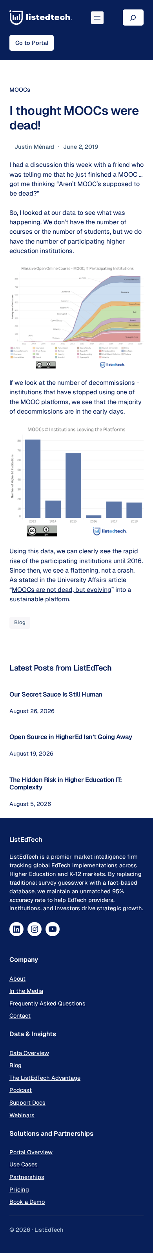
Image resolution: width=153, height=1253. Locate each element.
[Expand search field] (133, 17)
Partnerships (26, 1177)
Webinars (22, 1115)
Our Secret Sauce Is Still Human (55, 694)
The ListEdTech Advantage (44, 1077)
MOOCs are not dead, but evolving (61, 590)
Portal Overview (31, 1152)
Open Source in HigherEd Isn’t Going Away (70, 737)
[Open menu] (97, 17)
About (17, 978)
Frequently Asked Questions (47, 1003)
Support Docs (27, 1102)
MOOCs (19, 89)
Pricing (19, 1189)
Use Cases (23, 1164)
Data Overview (29, 1053)
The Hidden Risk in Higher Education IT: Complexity (65, 783)
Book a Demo (27, 1201)
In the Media (26, 990)
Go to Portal (31, 42)
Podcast (20, 1090)
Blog (20, 622)
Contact (20, 1015)
